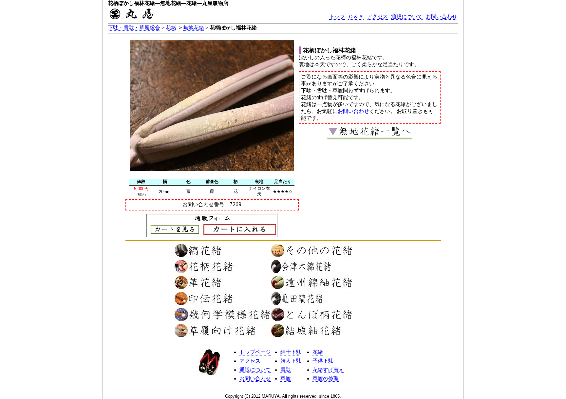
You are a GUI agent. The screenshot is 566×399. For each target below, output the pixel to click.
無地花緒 (193, 27)
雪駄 (285, 369)
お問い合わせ (441, 16)
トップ (337, 16)
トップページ (255, 352)
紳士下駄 (290, 352)
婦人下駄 (290, 361)
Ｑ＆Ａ (356, 16)
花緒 (171, 27)
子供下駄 (322, 361)
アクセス (377, 16)
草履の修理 (325, 378)
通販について (407, 16)
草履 (285, 378)
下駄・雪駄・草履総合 (134, 27)
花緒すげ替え (328, 369)
